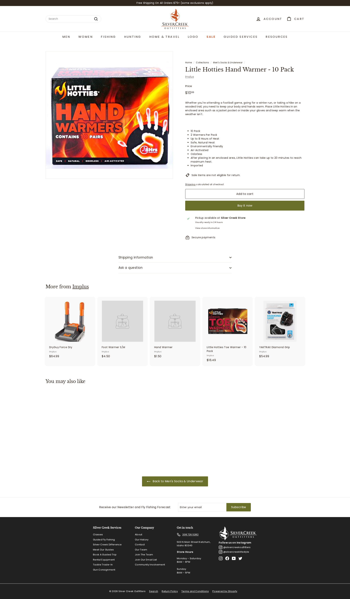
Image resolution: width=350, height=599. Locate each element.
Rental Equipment (104, 559)
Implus (189, 76)
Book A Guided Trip (104, 554)
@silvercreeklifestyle (236, 552)
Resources (277, 37)
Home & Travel (164, 37)
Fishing (108, 37)
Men (66, 37)
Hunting (132, 37)
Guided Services (241, 37)
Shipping (190, 184)
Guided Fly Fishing (104, 539)
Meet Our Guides (103, 549)
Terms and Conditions (195, 591)
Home (188, 62)
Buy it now (244, 205)
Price (188, 86)
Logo (193, 37)
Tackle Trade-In (103, 564)
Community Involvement (150, 564)
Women (85, 37)
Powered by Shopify (224, 591)
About (138, 534)
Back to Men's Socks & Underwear (178, 481)
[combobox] (73, 18)
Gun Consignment (104, 569)
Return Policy (170, 591)
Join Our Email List (146, 559)
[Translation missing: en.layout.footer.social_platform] (221, 558)
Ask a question (130, 267)
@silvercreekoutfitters (237, 547)
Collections (202, 62)
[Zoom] (109, 114)
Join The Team (144, 554)
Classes (98, 534)
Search (153, 591)
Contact (140, 544)
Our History (142, 539)
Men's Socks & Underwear (227, 62)
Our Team (141, 549)
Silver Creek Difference (107, 544)
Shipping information (135, 257)
